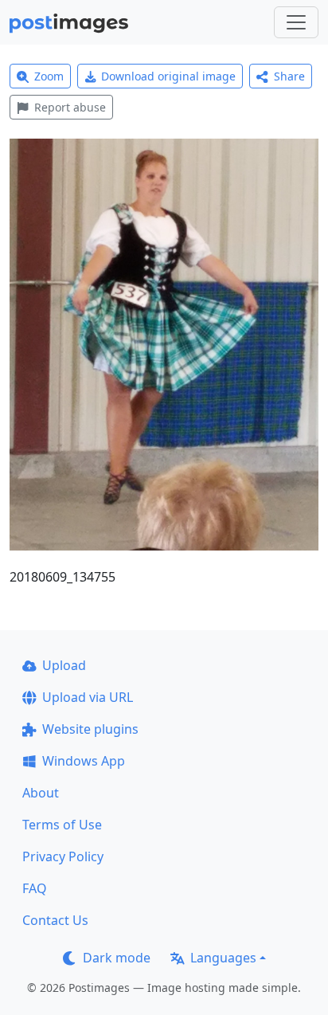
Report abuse (70, 107)
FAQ (34, 888)
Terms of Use (62, 824)
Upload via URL (87, 697)
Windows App (83, 761)
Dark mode (116, 957)
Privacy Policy (62, 856)
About (40, 792)
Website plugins (90, 729)
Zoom (49, 76)
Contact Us (55, 920)
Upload (64, 665)
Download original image (168, 76)
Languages (223, 957)
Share (289, 76)
